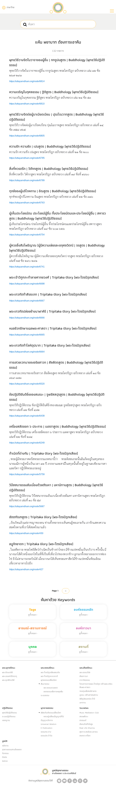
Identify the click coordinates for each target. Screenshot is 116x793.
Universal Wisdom (48, 724)
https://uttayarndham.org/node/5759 (27, 474)
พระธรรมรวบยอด (51, 687)
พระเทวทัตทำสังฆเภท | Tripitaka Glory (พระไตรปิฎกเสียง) (48, 294)
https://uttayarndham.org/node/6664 (27, 352)
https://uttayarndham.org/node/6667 (27, 300)
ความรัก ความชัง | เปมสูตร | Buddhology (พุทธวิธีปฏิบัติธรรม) (50, 146)
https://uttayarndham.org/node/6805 (27, 136)
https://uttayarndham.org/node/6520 (27, 384)
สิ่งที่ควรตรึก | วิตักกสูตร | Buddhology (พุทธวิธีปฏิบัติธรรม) (48, 168)
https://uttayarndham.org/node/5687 (27, 506)
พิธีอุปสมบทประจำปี (87, 698)
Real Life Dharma (87, 728)
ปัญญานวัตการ (47, 720)
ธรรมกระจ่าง (46, 731)
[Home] (58, 7)
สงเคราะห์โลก (85, 735)
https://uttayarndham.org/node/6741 (27, 266)
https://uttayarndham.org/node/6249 (27, 443)
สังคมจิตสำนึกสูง (86, 724)
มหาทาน (83, 702)
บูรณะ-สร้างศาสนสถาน (89, 695)
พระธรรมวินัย (85, 672)
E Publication (46, 728)
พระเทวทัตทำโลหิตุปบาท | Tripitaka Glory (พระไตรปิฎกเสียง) (49, 345)
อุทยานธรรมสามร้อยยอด (12, 749)
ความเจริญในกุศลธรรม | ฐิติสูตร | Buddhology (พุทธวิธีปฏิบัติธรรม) (53, 92)
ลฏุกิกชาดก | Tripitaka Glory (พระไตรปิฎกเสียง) (41, 544)
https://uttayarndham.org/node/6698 (27, 283)
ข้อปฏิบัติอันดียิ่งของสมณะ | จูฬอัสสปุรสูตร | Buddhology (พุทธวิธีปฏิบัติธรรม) (56, 397)
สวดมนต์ (83, 720)
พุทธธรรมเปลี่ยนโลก (49, 680)
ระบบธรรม (45, 695)
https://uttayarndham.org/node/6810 (27, 103)
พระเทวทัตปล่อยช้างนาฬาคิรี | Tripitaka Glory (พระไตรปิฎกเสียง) (52, 311)
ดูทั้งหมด (32, 614)
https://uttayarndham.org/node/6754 (27, 234)
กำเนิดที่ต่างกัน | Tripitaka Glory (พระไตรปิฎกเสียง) (43, 453)
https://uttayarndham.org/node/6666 (27, 317)
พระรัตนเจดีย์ (7, 672)
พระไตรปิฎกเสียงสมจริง (50, 672)
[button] (112, 11)
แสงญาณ (6, 720)
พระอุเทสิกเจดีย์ (8, 680)
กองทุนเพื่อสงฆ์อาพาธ (88, 691)
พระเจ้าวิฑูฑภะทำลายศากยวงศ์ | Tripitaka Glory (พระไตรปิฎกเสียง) (54, 277)
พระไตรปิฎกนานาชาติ (49, 676)
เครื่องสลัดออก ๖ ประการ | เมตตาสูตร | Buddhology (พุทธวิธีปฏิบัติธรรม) (57, 426)
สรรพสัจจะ (84, 716)
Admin (5, 761)
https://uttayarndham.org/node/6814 (27, 81)
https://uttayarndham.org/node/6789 (27, 180)
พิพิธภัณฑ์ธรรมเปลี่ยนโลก (51, 712)
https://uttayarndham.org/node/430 (26, 533)
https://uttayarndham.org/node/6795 (27, 158)
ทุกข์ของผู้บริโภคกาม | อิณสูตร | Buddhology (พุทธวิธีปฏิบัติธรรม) (52, 191)
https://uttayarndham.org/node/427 (26, 569)
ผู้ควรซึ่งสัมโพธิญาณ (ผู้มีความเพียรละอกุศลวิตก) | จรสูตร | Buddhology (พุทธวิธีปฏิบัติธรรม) (57, 248)
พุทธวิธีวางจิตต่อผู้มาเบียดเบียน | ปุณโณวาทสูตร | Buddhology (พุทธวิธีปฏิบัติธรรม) (56, 117)
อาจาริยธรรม (85, 680)
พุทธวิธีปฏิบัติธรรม (9, 712)
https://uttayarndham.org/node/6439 (27, 416)
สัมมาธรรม (45, 684)
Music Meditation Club (89, 712)
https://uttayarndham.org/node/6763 (27, 202)
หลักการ (5, 745)
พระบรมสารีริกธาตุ (9, 676)
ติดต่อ (4, 757)
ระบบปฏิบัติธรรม (8, 716)
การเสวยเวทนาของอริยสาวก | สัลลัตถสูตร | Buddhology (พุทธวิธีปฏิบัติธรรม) (56, 365)
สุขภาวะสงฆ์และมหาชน (89, 731)
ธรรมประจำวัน (46, 735)
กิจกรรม (5, 753)
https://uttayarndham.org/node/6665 (27, 334)
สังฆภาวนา (84, 676)
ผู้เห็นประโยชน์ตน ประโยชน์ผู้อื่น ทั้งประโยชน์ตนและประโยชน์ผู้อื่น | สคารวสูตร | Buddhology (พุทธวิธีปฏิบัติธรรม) (57, 215)
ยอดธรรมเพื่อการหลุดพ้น (53, 691)
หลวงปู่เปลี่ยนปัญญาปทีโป (54, 716)
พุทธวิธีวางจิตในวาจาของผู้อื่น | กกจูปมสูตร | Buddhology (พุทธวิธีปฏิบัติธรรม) (57, 62)
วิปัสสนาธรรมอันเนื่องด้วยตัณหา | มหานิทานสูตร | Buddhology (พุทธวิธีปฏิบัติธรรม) (56, 487)
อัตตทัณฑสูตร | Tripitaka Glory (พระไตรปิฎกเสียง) (43, 517)
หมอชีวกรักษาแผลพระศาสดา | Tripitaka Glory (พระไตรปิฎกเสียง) (52, 328)
